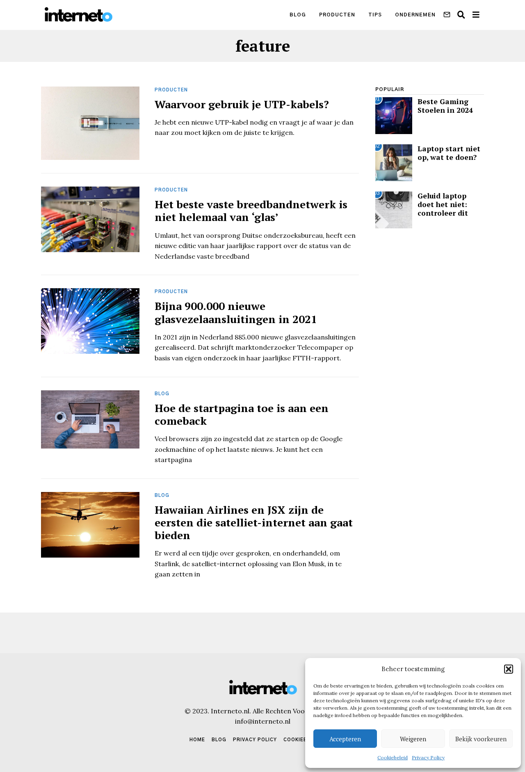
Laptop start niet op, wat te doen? (449, 153)
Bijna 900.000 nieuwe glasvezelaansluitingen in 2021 (236, 312)
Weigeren (413, 739)
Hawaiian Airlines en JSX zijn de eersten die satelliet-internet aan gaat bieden (254, 522)
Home (197, 740)
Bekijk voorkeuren (481, 739)
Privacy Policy (428, 757)
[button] (508, 669)
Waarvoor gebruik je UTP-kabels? (242, 104)
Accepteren (345, 739)
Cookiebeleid (392, 757)
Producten (337, 14)
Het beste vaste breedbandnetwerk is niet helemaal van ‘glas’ (251, 210)
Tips (375, 14)
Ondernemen (415, 14)
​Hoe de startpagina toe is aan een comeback (242, 414)
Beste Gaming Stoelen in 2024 (445, 106)
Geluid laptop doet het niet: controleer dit (443, 204)
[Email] (446, 15)
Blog (298, 14)
